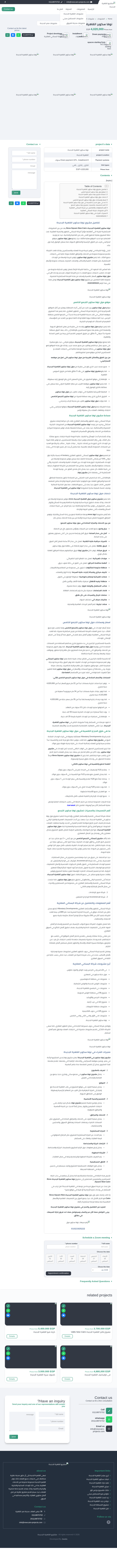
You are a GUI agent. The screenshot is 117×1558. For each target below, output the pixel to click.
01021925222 (101, 216)
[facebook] (5, 2)
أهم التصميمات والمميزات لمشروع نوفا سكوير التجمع (88, 205)
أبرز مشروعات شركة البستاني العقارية (93, 210)
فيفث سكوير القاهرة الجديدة (97, 1479)
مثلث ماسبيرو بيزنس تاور (99, 1490)
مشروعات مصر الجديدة (48, 23)
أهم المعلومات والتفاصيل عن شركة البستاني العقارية (87, 208)
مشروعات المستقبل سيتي (73, 18)
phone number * (71, 1243)
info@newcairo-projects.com (97, 1429)
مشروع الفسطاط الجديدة (99, 1505)
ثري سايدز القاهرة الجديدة (99, 1476)
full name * (105, 1243)
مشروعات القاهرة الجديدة (73, 14)
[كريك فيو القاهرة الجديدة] (46, 1304)
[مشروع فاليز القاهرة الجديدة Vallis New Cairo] (93, 1304)
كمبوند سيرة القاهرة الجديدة (42, 1375)
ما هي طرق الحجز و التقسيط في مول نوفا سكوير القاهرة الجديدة (84, 202)
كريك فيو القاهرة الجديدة (44, 1332)
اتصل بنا (60, 9)
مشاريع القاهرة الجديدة (47, 1535)
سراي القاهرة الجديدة (100, 1486)
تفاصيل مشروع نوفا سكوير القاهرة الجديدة (91, 189)
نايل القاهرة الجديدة (101, 1508)
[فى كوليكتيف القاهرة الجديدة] (99, 1347)
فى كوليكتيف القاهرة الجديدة (97, 1375)
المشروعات (81, 9)
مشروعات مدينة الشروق (75, 23)
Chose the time (104, 1267)
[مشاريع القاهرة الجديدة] (58, 1464)
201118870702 (98, 1419)
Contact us (8, 9)
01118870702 (27, 35)
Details (67, 1336)
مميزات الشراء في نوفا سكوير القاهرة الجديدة (90, 213)
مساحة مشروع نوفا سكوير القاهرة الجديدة (91, 194)
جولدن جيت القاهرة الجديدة (98, 1501)
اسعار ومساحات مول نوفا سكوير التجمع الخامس (89, 200)
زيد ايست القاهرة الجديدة (99, 1497)
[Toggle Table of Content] (105, 186)
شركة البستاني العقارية (53, 36)
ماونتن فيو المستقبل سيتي (98, 1494)
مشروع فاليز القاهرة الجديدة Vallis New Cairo (90, 1332)
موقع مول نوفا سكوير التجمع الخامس (93, 192)
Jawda (64, 1539)
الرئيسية (91, 9)
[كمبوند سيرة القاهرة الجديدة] (45, 1347)
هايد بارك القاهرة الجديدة (99, 1483)
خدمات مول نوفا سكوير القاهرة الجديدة (92, 197)
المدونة (69, 9)
